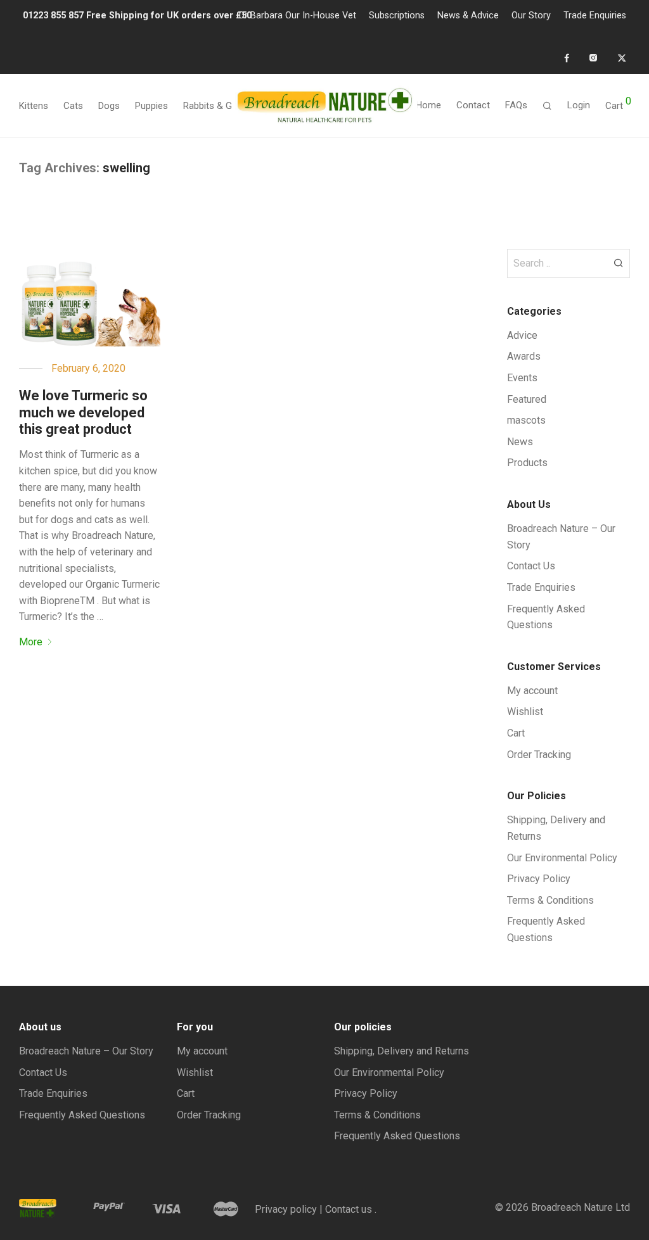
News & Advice (468, 15)
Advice (522, 335)
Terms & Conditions (550, 900)
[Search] (547, 106)
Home (428, 105)
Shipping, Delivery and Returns (401, 1051)
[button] (618, 262)
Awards (524, 356)
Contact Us (531, 566)
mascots (526, 420)
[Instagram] (593, 58)
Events (522, 378)
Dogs (109, 105)
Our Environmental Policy (562, 858)
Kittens (33, 105)
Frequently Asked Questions (82, 1115)
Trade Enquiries (594, 15)
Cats (73, 105)
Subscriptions (397, 15)
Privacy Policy (538, 879)
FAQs (516, 105)
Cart (516, 733)
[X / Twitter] (621, 58)
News (520, 442)
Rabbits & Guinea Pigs (228, 105)
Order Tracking (539, 755)
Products (527, 463)
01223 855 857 (54, 15)
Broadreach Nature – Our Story (86, 1051)
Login (578, 105)
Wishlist (525, 711)
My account (532, 691)
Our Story (531, 15)
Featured (526, 399)
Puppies (151, 105)
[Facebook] (566, 58)
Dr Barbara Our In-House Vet (297, 15)
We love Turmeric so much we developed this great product (83, 412)
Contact (473, 105)
